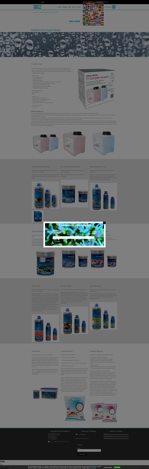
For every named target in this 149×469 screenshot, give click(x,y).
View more (93, 467)
